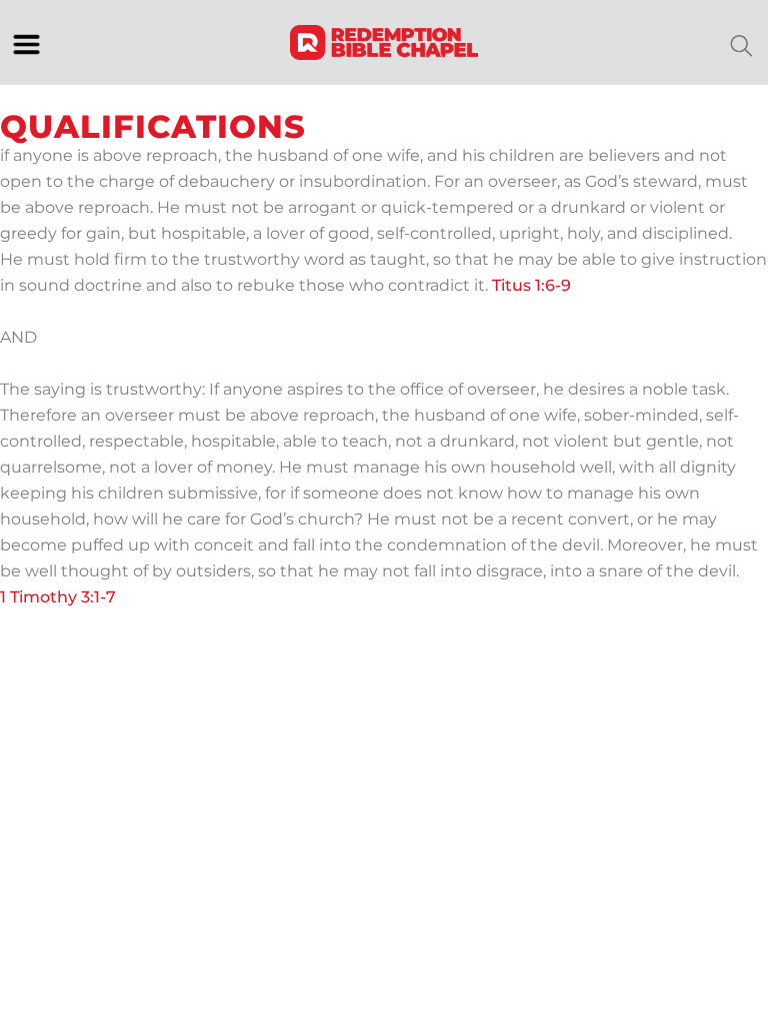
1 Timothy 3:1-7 (58, 596)
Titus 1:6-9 (531, 285)
